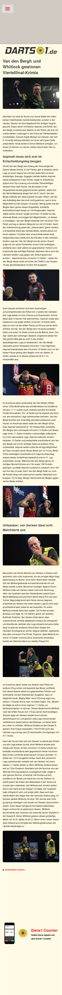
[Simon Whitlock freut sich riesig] (31, 93)
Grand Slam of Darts (15, 869)
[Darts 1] (31, 55)
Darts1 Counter (44, 930)
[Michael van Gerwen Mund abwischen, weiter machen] (31, 549)
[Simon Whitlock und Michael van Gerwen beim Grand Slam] (31, 661)
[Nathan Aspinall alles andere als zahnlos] (31, 285)
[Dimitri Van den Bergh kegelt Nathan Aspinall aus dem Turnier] (31, 379)
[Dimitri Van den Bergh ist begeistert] (31, 501)
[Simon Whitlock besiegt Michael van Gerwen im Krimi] (31, 846)
